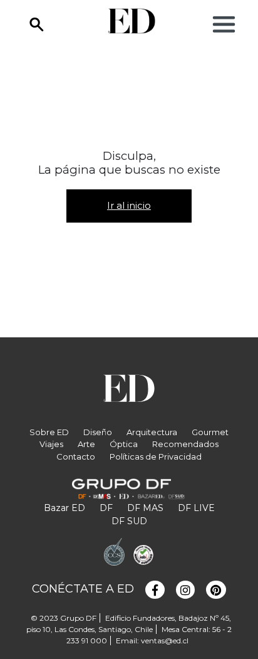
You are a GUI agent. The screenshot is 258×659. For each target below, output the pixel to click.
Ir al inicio (129, 205)
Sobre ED (49, 432)
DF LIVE (196, 508)
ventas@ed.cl (164, 640)
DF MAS (145, 508)
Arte (86, 444)
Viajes (51, 444)
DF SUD (129, 521)
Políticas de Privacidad (156, 456)
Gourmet (210, 432)
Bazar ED (64, 508)
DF (106, 508)
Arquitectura (151, 432)
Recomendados (185, 444)
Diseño (97, 432)
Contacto (75, 456)
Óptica (124, 444)
